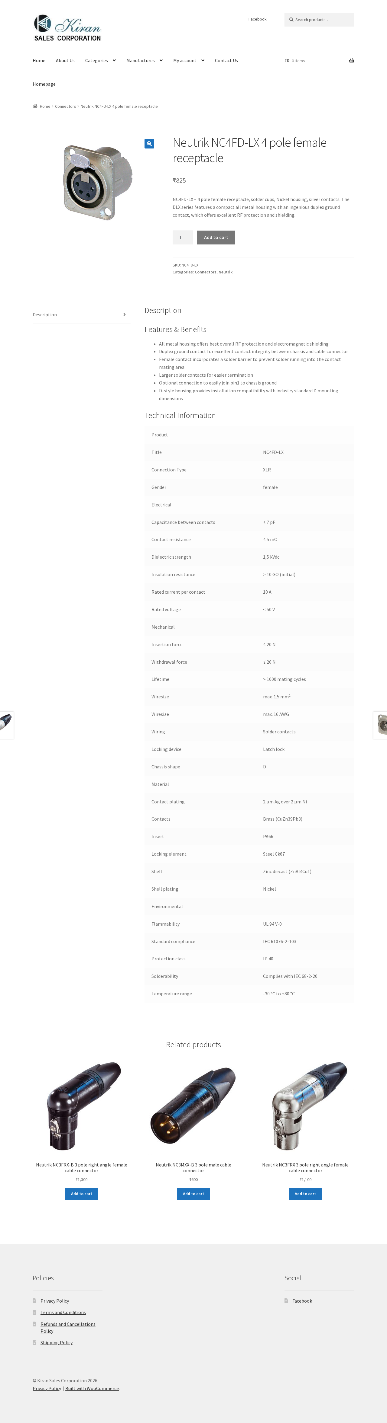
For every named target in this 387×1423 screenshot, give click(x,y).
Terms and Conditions (63, 1312)
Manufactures (140, 60)
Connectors (65, 106)
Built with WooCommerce (92, 1388)
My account (185, 60)
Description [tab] (45, 314)
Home (39, 60)
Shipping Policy (57, 1342)
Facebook (258, 19)
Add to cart (216, 237)
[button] (149, 143)
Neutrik (226, 272)
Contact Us (226, 60)
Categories (96, 60)
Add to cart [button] (81, 1193)
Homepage (44, 84)
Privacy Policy (55, 1301)
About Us (65, 60)
